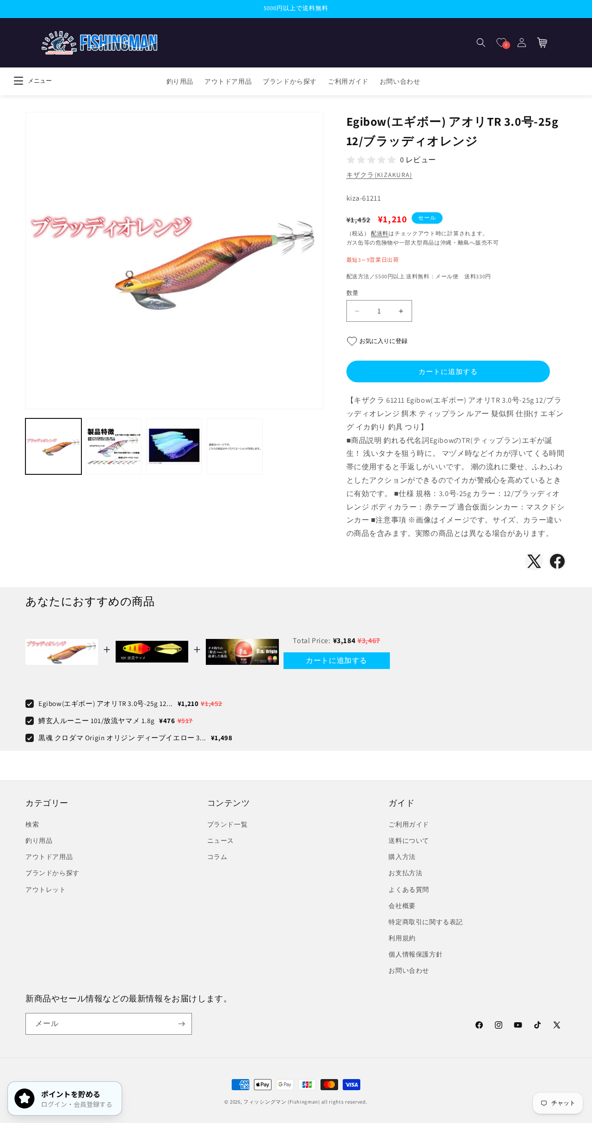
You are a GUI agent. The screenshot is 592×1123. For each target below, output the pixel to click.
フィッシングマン (265, 1101)
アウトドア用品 (49, 857)
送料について (408, 840)
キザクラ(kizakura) (379, 175)
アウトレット (45, 889)
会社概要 (401, 906)
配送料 (379, 233)
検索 (32, 824)
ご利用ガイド (408, 824)
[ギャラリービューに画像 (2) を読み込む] (114, 447)
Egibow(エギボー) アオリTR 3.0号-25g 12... (105, 703)
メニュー (40, 80)
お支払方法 (405, 873)
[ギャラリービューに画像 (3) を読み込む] (174, 447)
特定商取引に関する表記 (425, 922)
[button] (481, 42)
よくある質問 (408, 889)
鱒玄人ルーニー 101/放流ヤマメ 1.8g (96, 720)
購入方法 (401, 857)
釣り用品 (38, 840)
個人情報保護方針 (415, 954)
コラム (217, 857)
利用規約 (401, 938)
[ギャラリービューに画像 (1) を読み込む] (53, 447)
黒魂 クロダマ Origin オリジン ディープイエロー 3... (122, 737)
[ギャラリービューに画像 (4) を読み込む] (235, 447)
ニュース (220, 840)
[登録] (181, 1024)
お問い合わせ (408, 970)
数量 (352, 293)
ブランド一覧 (227, 824)
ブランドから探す (52, 873)
